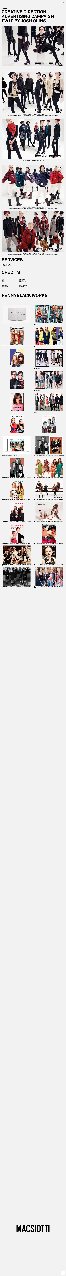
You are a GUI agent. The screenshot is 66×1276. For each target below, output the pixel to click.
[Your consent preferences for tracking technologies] (63, 1273)
